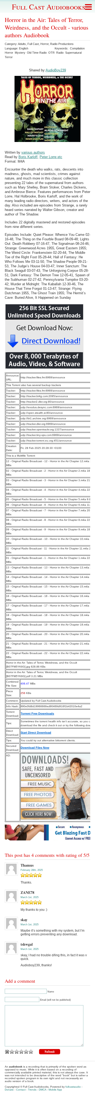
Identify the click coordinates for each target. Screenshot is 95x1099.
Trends (32, 1089)
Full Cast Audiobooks (48, 7)
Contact (21, 1089)
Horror (44, 43)
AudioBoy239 (56, 70)
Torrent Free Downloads (37, 713)
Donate (9, 1089)
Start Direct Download (36, 732)
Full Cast (33, 43)
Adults (22, 43)
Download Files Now (35, 747)
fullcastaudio (73, 1086)
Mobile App (55, 1089)
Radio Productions (62, 43)
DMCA (42, 1089)
